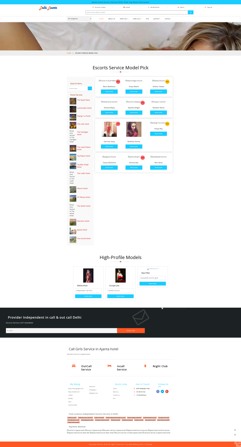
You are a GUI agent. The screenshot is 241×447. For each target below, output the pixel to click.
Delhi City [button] (123, 19)
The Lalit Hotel (83, 124)
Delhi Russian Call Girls (85, 417)
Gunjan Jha (82, 285)
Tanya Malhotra (109, 163)
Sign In (182, 7)
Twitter (70, 395)
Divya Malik (134, 86)
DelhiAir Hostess (127, 420)
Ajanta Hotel (82, 230)
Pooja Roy (158, 129)
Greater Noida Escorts (102, 420)
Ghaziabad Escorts (87, 420)
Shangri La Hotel (83, 116)
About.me (92, 386)
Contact (167, 19)
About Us (111, 19)
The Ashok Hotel (83, 206)
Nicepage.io (92, 390)
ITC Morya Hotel (83, 197)
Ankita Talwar (158, 86)
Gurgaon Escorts (163, 417)
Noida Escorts (115, 420)
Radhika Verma (134, 141)
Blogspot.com (93, 393)
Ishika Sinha (146, 273)
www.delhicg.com (136, 444)
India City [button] (136, 19)
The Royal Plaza (83, 100)
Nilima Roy (133, 163)
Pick (147, 19)
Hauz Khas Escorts (163, 420)
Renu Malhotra (109, 86)
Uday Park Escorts (73, 422)
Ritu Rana (159, 163)
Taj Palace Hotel (83, 156)
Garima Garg (109, 141)
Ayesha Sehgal (134, 108)
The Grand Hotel (83, 238)
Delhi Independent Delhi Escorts (115, 417)
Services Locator (100, 7)
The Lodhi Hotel (83, 173)
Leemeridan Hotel (84, 108)
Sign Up (209, 7)
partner (156, 19)
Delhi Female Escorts (150, 417)
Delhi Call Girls (99, 417)
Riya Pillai (113, 273)
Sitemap (149, 444)
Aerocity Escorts (150, 420)
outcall (127, 7)
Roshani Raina (158, 108)
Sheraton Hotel (83, 221)
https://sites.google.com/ (75, 388)
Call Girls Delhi (72, 405)
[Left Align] (190, 12)
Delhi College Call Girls (134, 417)
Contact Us (116, 395)
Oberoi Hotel (82, 188)
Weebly (70, 398)
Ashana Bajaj (109, 108)
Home (102, 19)
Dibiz (69, 402)
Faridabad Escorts (73, 420)
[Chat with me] (237, 432)
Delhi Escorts (72, 417)
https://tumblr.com (74, 392)
